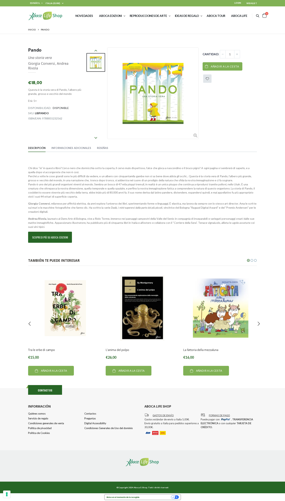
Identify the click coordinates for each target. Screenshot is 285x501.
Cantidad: (211, 54)
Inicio (32, 29)
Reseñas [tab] (102, 147)
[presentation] (30, 324)
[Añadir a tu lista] (207, 78)
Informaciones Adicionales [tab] (71, 147)
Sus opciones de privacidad (156, 497)
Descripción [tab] (37, 147)
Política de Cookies (39, 432)
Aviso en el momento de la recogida (122, 497)
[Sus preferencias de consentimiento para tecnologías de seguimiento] (6, 494)
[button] (248, 260)
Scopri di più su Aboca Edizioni (50, 237)
